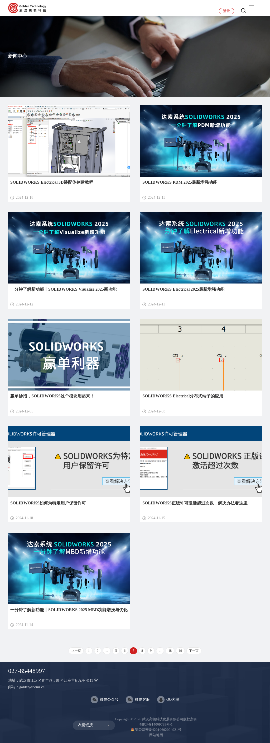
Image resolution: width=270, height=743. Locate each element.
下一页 (194, 651)
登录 (226, 11)
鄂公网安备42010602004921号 (158, 730)
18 (170, 651)
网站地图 (156, 735)
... (106, 651)
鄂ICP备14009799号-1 (156, 724)
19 (180, 651)
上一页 (76, 651)
